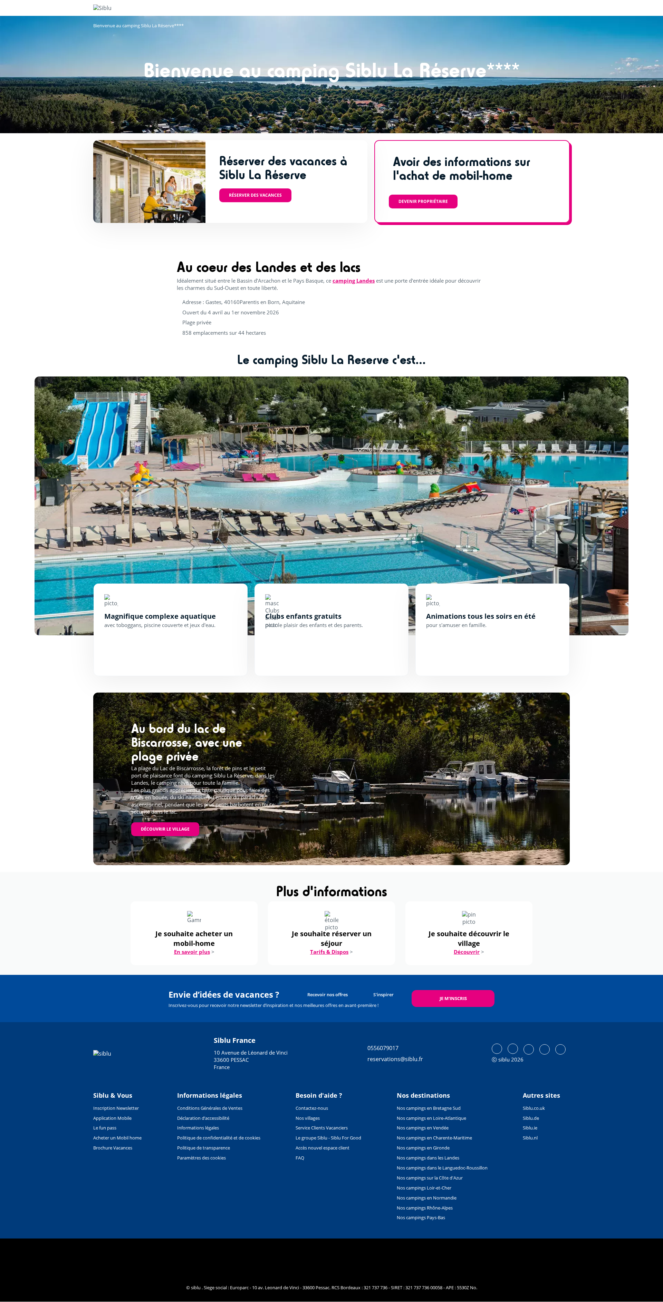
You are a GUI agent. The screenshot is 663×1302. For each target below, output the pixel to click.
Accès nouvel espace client (322, 1148)
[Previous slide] (60, 506)
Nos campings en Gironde (423, 1148)
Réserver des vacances (255, 195)
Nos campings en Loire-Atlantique (431, 1118)
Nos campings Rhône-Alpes (425, 1208)
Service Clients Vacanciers (322, 1128)
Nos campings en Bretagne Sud (429, 1108)
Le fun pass (104, 1128)
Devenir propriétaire (423, 201)
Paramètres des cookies (201, 1158)
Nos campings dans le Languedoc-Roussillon (442, 1168)
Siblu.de (531, 1118)
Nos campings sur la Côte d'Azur (430, 1178)
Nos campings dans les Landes (428, 1158)
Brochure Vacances (112, 1148)
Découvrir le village (165, 829)
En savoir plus (192, 951)
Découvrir (467, 951)
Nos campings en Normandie (427, 1198)
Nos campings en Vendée (423, 1128)
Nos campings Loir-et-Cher (424, 1188)
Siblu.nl (530, 1138)
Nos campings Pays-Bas (421, 1217)
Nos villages (308, 1118)
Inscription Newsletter (116, 1108)
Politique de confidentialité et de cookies (218, 1138)
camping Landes (354, 280)
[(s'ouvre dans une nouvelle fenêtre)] (497, 1049)
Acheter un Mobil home (117, 1138)
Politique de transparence (203, 1148)
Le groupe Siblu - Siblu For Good (328, 1138)
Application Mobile (112, 1118)
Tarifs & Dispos (329, 951)
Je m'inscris (453, 998)
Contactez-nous (312, 1108)
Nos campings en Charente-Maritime (434, 1138)
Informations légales (198, 1128)
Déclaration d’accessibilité (203, 1118)
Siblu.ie (530, 1128)
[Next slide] (603, 506)
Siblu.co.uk (534, 1108)
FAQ (300, 1158)
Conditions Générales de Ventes (209, 1108)
